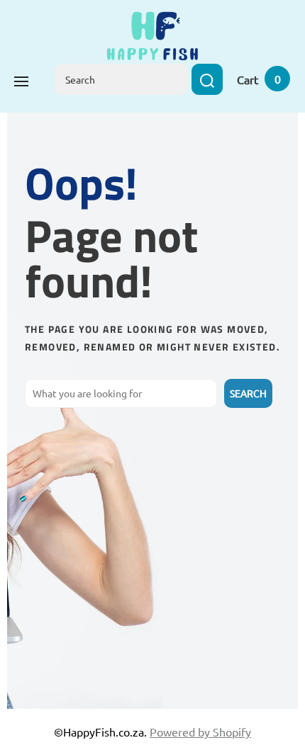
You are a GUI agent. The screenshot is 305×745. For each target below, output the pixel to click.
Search (248, 393)
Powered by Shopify (200, 731)
